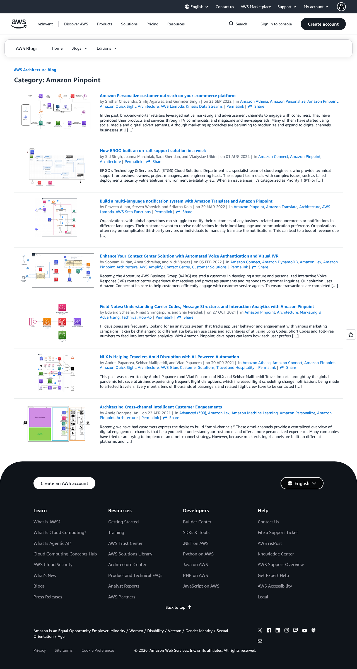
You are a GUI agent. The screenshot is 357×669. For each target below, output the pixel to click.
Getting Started (123, 521)
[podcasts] (313, 631)
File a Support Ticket (278, 532)
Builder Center (197, 521)
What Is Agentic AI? (52, 543)
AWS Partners (121, 597)
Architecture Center (127, 564)
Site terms (64, 650)
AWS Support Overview (281, 564)
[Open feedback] (351, 334)
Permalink (235, 106)
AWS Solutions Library (130, 554)
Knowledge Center (276, 554)
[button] (76, 24)
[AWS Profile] (341, 6)
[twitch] (295, 631)
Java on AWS (195, 564)
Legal (263, 597)
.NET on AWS (196, 543)
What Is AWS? (47, 521)
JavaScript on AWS (201, 586)
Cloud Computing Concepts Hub (65, 554)
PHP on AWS (195, 575)
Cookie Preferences (97, 650)
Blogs (39, 586)
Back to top (175, 607)
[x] (260, 631)
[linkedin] (278, 631)
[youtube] (304, 631)
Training (116, 532)
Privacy (39, 650)
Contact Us (268, 521)
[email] (260, 642)
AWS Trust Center (125, 543)
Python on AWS (198, 554)
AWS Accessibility (275, 586)
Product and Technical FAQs (135, 575)
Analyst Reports (123, 586)
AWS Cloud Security (53, 564)
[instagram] (286, 631)
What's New (44, 575)
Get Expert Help (273, 575)
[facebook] (269, 631)
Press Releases (47, 597)
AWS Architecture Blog (35, 69)
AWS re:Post (270, 543)
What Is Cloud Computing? (59, 532)
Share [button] (258, 106)
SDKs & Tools (196, 532)
